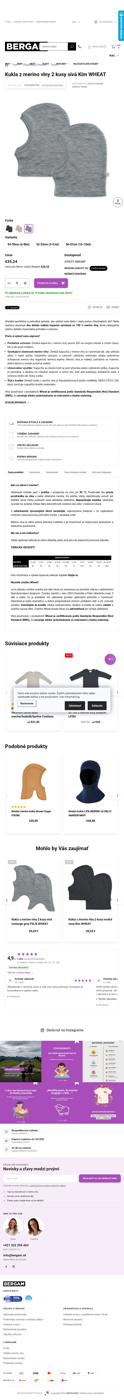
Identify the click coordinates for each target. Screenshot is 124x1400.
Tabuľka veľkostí (12, 1334)
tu (78, 696)
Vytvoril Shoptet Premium (29, 1393)
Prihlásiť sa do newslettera (100, 1178)
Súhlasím (97, 705)
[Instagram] (13, 1266)
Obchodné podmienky (14, 1314)
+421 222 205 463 (16, 1245)
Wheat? (34, 582)
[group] (33, 900)
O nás (8, 21)
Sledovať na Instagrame (64, 1030)
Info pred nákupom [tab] (101, 472)
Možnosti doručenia (75, 274)
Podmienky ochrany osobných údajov (23, 1319)
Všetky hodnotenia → (20, 972)
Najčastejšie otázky (46, 21)
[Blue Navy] (9, 228)
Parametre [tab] (34, 472)
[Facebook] (6, 1266)
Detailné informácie (15, 402)
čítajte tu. (73, 575)
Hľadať (72, 46)
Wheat (43, 391)
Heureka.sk (14, 996)
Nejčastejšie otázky (14, 1358)
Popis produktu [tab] (15, 472)
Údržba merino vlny (23, 21)
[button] (118, 693)
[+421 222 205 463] (80, 46)
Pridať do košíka (47, 283)
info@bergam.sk (14, 1255)
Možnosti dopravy (73, 1319)
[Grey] (28, 228)
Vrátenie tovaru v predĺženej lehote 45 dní (85, 1314)
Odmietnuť (75, 705)
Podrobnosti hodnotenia (52, 85)
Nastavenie (26, 703)
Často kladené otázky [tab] (75, 472)
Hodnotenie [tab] (52, 472)
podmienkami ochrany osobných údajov (48, 1185)
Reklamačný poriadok (14, 1329)
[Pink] (19, 228)
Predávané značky (12, 1363)
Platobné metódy (72, 1324)
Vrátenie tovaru (11, 1324)
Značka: (79, 87)
